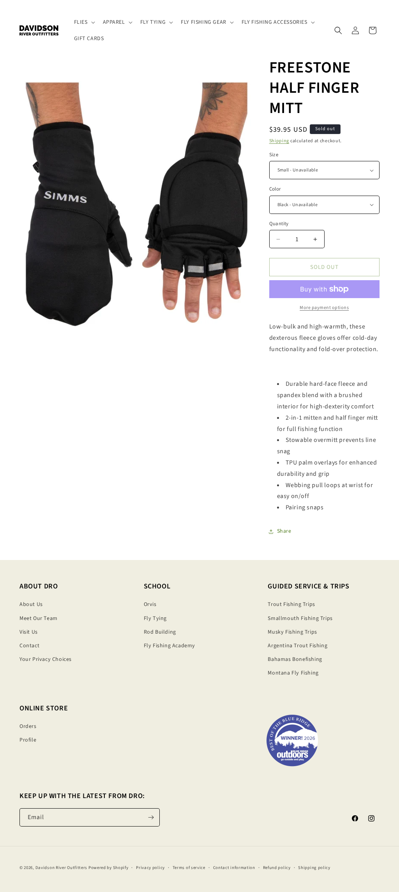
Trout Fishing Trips (291, 604)
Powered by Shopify (108, 868)
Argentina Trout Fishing (297, 646)
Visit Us (28, 632)
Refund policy (277, 868)
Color (275, 189)
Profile (27, 740)
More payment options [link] (324, 307)
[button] (83, 22)
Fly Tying (155, 618)
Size (274, 154)
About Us (31, 604)
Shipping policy (314, 868)
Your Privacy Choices (45, 659)
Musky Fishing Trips (292, 632)
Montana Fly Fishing (293, 673)
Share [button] (284, 531)
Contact (29, 646)
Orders (28, 726)
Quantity (279, 223)
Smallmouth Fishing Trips (300, 618)
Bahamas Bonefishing (295, 659)
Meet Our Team (38, 618)
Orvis (150, 604)
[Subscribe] (150, 817)
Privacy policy (150, 868)
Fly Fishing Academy (169, 646)
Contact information (234, 868)
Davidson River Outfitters (61, 868)
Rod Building (160, 632)
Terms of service (189, 868)
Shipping (279, 141)
